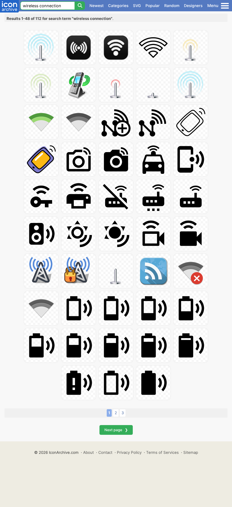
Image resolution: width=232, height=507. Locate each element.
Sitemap (190, 452)
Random (171, 5)
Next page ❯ (116, 430)
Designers (193, 5)
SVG (137, 5)
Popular (152, 5)
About (88, 452)
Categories (118, 5)
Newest (96, 5)
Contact (105, 452)
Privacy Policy (129, 452)
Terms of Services (162, 452)
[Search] (80, 5)
